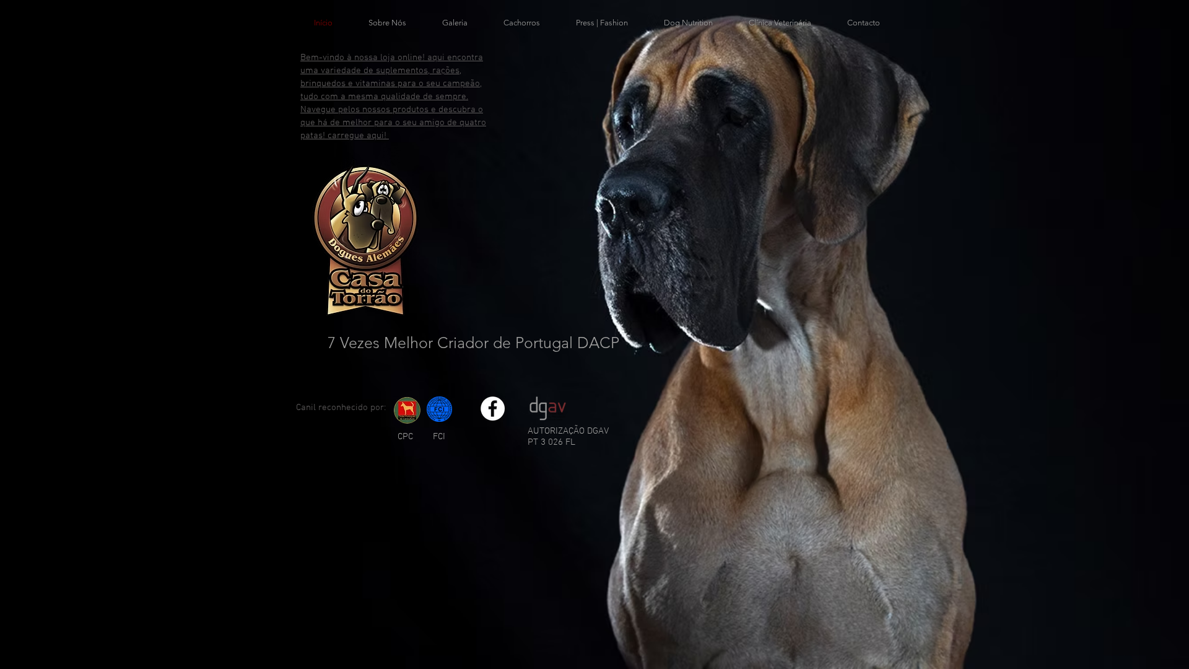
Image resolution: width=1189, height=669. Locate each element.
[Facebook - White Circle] (493, 408)
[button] (455, 23)
